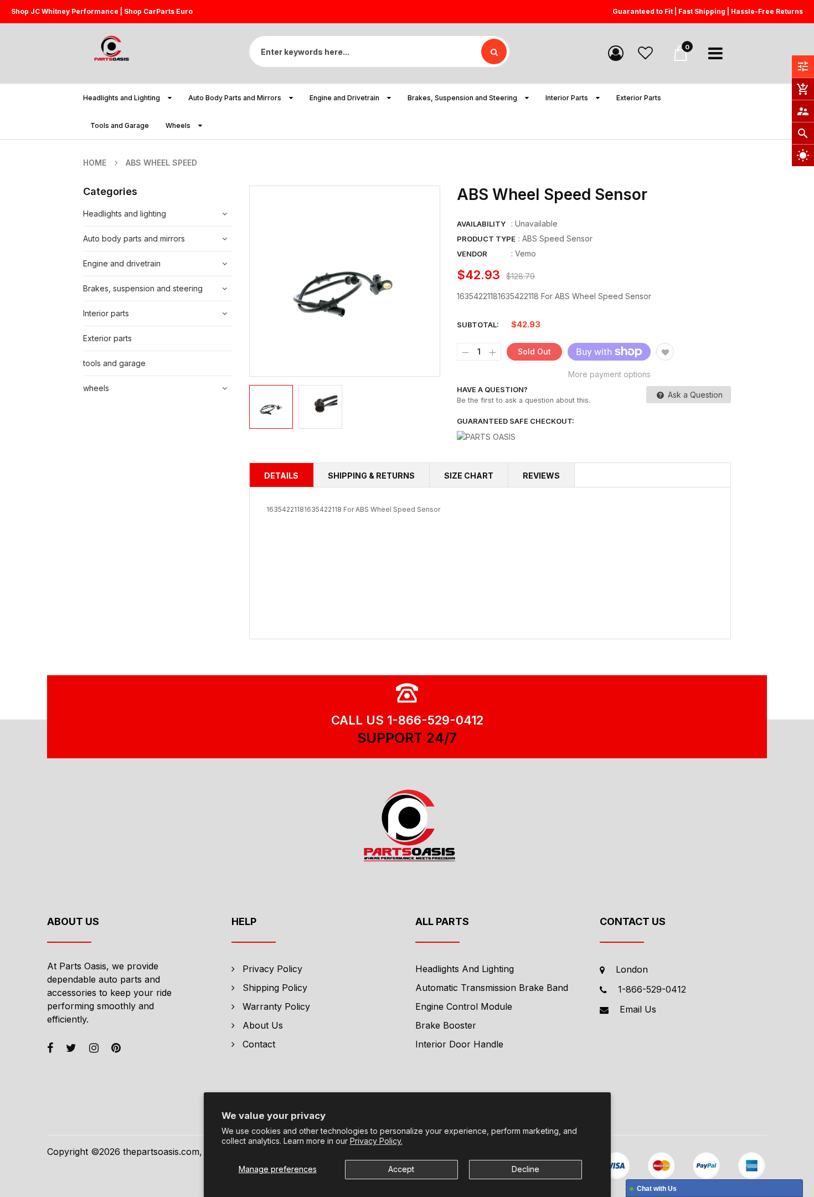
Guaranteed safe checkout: (515, 421)
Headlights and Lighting (464, 968)
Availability (481, 223)
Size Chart (468, 475)
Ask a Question (694, 394)
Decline (525, 1169)
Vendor (472, 253)
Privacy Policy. (376, 1140)
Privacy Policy (272, 968)
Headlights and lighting (124, 213)
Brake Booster (445, 1025)
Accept (401, 1169)
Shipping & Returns (371, 475)
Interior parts (106, 313)
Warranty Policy (276, 1006)
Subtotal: (478, 324)
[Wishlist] (645, 52)
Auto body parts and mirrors (134, 238)
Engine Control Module (463, 1006)
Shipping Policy (275, 987)
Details (281, 475)
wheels (96, 388)
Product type (486, 238)
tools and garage (114, 363)
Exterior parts (107, 338)
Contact (259, 1044)
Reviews (541, 475)
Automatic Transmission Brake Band (491, 987)
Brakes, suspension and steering (143, 288)
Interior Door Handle (459, 1044)
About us (263, 1025)
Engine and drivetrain (122, 263)
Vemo (525, 253)
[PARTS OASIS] (407, 827)
